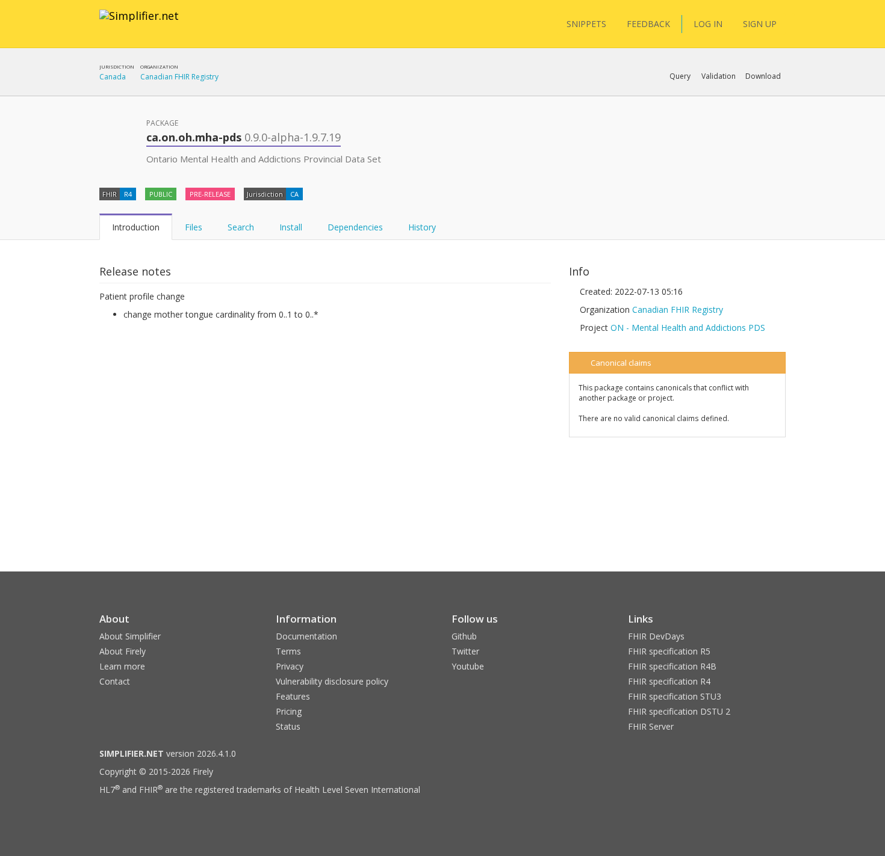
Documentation (306, 636)
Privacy (289, 666)
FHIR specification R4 (669, 681)
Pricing (289, 711)
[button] (680, 76)
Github (464, 636)
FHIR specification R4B (672, 666)
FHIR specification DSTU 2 (679, 711)
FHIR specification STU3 (674, 696)
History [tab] (422, 227)
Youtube (468, 666)
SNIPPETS (586, 23)
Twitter (465, 651)
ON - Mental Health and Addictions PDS (687, 327)
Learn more (122, 666)
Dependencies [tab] (355, 227)
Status (288, 726)
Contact (114, 681)
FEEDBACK (648, 23)
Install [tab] (290, 227)
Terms (288, 651)
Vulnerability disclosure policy (332, 681)
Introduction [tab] (136, 227)
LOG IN (708, 23)
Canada (112, 77)
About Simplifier (130, 636)
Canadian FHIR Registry (179, 77)
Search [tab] (241, 227)
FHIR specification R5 (669, 651)
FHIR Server (651, 726)
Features (293, 696)
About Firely (122, 651)
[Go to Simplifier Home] (139, 23)
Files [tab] (193, 227)
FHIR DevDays (656, 636)
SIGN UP (760, 23)
